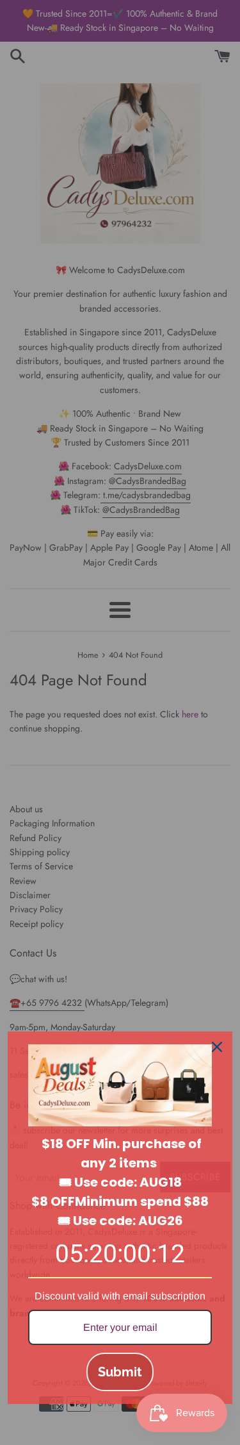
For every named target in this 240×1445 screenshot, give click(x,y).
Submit (120, 1372)
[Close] (217, 1047)
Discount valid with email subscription (120, 1295)
